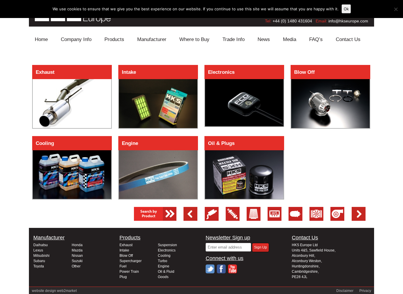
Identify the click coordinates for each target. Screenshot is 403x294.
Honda (77, 245)
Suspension (167, 245)
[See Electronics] (274, 219)
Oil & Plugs (221, 143)
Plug (123, 277)
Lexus (38, 250)
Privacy (365, 291)
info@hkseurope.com (348, 21)
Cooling (45, 143)
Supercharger (130, 261)
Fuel (123, 266)
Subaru (39, 261)
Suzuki (77, 261)
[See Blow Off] (295, 219)
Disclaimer (344, 291)
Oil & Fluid (166, 272)
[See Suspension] (233, 219)
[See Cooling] (316, 219)
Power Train (129, 272)
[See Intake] (254, 219)
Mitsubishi (41, 256)
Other (76, 266)
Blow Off (304, 72)
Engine (130, 143)
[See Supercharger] (337, 219)
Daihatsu (40, 245)
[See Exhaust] (212, 219)
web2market (67, 291)
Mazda (77, 250)
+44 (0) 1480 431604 (292, 21)
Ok (346, 8)
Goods (163, 277)
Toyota (38, 266)
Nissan (77, 256)
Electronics (221, 72)
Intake (129, 72)
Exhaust (45, 72)
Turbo (162, 261)
